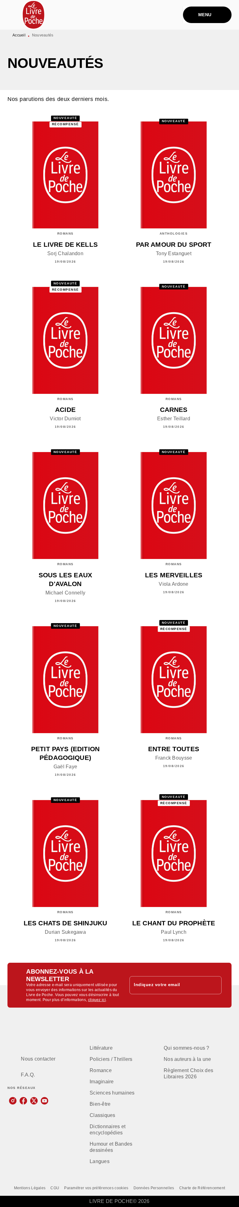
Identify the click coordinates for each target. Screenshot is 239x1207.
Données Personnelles (154, 1188)
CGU (54, 1188)
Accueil (19, 35)
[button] (116, 1048)
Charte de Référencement (202, 1188)
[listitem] (12, 1100)
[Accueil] (33, 15)
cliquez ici (97, 1000)
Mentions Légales (30, 1188)
